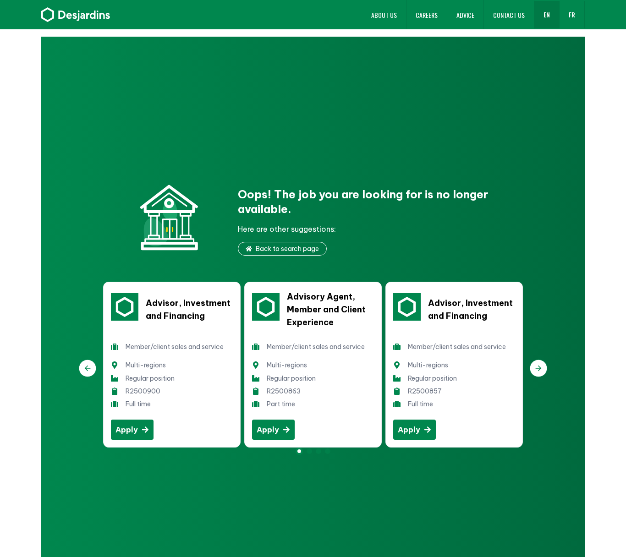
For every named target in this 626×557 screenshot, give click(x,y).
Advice (465, 15)
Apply (126, 429)
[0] (299, 451)
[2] (318, 451)
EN (547, 14)
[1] (309, 451)
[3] (327, 451)
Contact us (509, 15)
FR (572, 14)
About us (384, 15)
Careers (427, 15)
